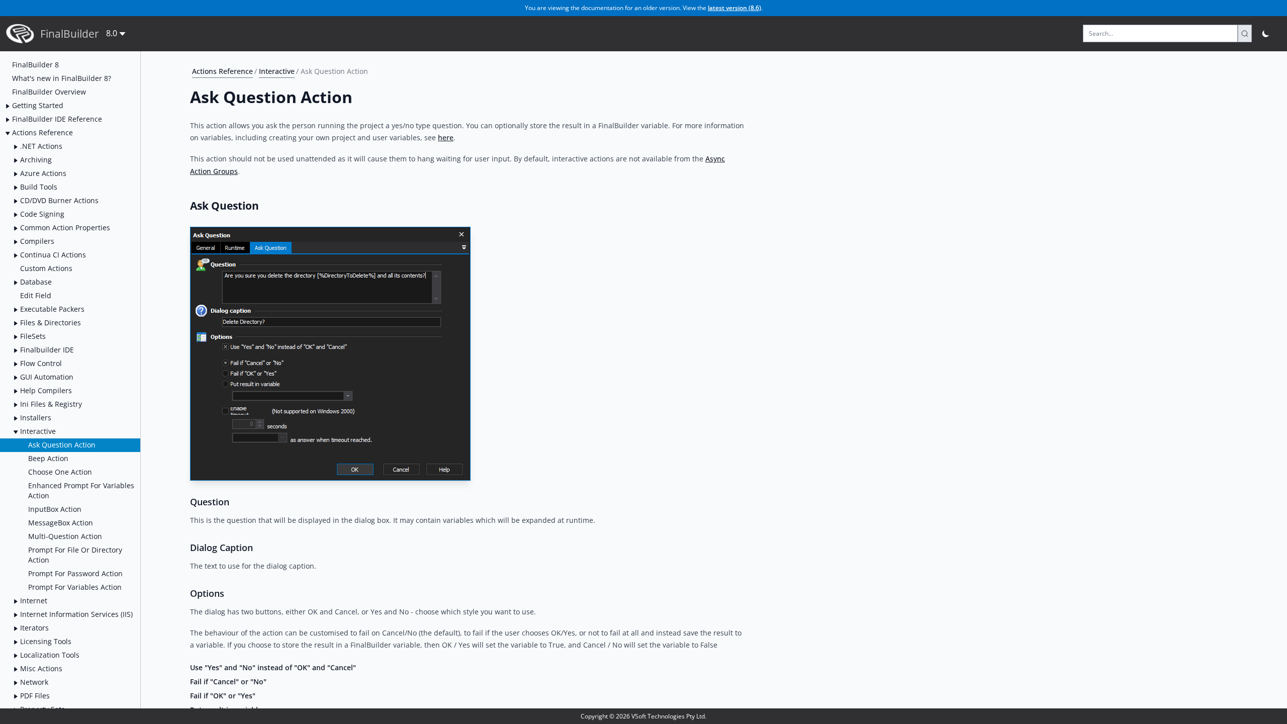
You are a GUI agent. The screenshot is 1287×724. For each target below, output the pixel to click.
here (445, 137)
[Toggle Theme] (1266, 33)
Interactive (277, 71)
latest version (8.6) (734, 8)
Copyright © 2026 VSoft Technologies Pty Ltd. (643, 716)
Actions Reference (222, 71)
